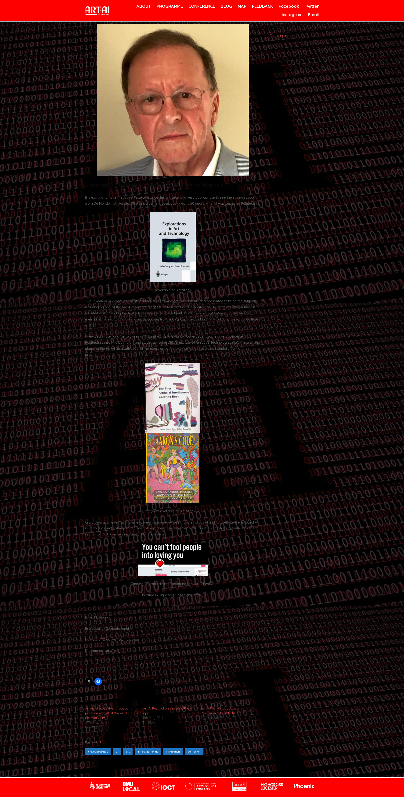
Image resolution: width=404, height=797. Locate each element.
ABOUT (143, 6)
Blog (103, 742)
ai (117, 751)
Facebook (288, 6)
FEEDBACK (262, 6)
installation (173, 751)
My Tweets (278, 35)
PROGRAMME (169, 6)
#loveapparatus (98, 751)
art (128, 751)
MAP (242, 6)
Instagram (291, 14)
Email (313, 14)
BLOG (226, 6)
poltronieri (194, 751)
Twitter (311, 6)
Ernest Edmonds (148, 751)
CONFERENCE (200, 6)
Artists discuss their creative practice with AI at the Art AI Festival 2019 (106, 713)
